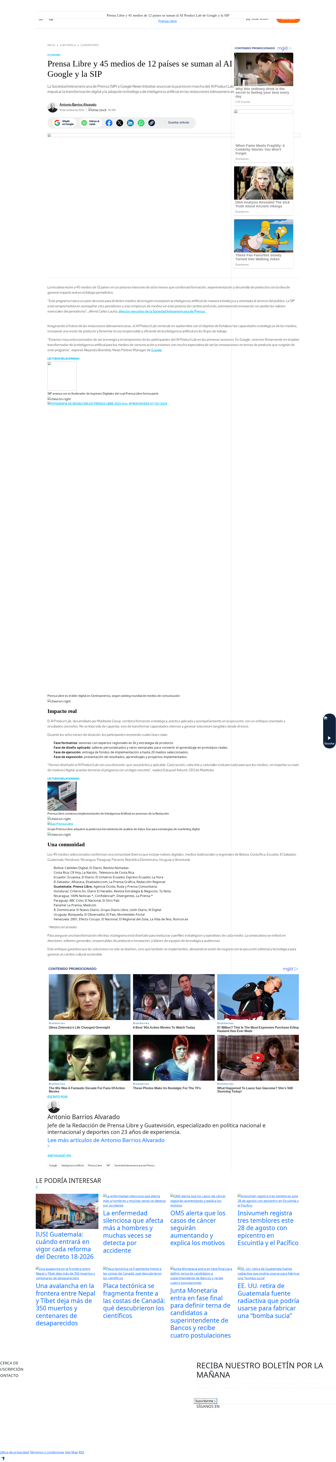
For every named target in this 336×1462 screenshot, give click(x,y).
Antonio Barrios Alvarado (78, 104)
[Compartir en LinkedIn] (130, 123)
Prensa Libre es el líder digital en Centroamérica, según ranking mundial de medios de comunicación (113, 696)
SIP (108, 1165)
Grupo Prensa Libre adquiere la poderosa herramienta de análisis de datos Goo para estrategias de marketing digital (123, 829)
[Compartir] (141, 123)
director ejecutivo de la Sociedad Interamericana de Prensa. (162, 311)
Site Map (71, 1452)
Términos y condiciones (47, 1452)
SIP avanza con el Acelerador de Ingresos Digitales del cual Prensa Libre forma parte (102, 393)
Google (156, 350)
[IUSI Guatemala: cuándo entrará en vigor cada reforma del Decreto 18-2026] (67, 1212)
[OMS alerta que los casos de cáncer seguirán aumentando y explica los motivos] (201, 1201)
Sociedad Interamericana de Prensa (134, 1165)
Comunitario (89, 45)
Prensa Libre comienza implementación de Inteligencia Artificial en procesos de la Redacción (108, 813)
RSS (81, 1452)
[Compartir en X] (119, 123)
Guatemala (68, 45)
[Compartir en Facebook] (109, 123)
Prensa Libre (95, 1165)
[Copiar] (151, 123)
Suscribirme (204, 1401)
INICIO (51, 45)
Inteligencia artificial (72, 1165)
